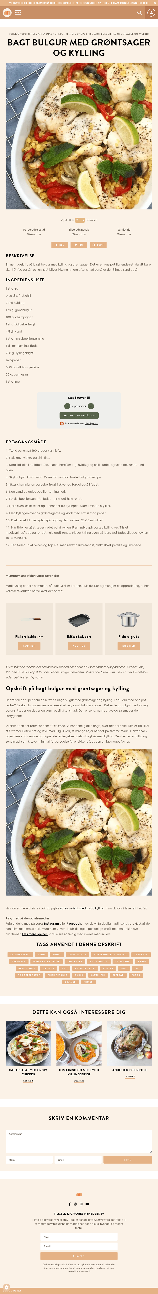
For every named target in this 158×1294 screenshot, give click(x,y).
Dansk (79, 975)
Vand (41, 954)
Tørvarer (141, 954)
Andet (57, 954)
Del (61, 245)
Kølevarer (74, 961)
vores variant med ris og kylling (82, 908)
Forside (14, 34)
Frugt (142, 961)
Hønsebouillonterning (110, 954)
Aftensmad (45, 34)
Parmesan (19, 961)
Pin (81, 245)
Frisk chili (122, 961)
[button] (6, 1287)
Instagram (51, 924)
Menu (18, 12)
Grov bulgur (77, 954)
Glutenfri (98, 975)
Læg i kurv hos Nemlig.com (79, 415)
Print (100, 245)
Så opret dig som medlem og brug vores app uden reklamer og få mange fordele (79, 3)
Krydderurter (85, 968)
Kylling (108, 968)
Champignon (99, 961)
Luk (153, 1209)
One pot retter (65, 34)
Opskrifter (28, 34)
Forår (136, 975)
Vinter (88, 982)
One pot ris (84, 34)
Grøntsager (26, 968)
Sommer (70, 982)
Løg (137, 968)
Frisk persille (57, 975)
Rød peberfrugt (29, 975)
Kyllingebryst (20, 954)
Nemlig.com (91, 423)
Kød (64, 968)
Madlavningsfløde (46, 961)
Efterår (118, 975)
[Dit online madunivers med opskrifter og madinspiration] (7, 12)
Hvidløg (48, 968)
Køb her (29, 646)
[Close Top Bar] (155, 3)
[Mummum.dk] (79, 1194)
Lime (124, 968)
